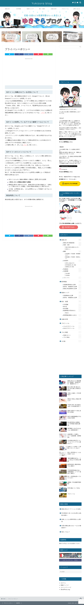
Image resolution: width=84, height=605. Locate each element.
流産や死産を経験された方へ (72, 247)
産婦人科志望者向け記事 (71, 288)
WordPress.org (65, 589)
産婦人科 (7, 8)
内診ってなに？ (65, 532)
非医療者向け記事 (71, 295)
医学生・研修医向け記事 (71, 286)
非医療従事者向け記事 (71, 284)
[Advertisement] (29, 71)
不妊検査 (67, 275)
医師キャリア (30, 8)
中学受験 (71, 304)
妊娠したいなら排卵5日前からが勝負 (71, 520)
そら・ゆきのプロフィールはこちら (70, 176)
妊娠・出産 (71, 244)
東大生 (71, 306)
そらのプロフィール (71, 326)
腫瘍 (71, 251)
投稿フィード (65, 585)
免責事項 (18, 603)
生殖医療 (71, 271)
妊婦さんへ (68, 249)
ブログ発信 (71, 337)
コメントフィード (66, 587)
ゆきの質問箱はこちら (66, 171)
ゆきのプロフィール (71, 328)
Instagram (64, 169)
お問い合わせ (76, 8)
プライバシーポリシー (9, 603)
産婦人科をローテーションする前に (71, 509)
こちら (43, 112)
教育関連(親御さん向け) (71, 315)
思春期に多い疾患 (69, 266)
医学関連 (18, 8)
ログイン (63, 583)
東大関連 (71, 308)
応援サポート (71, 335)
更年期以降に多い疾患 (70, 265)
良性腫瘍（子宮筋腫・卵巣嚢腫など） (72, 254)
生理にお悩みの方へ (70, 263)
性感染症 (71, 269)
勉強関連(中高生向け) (71, 310)
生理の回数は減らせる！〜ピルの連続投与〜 (71, 526)
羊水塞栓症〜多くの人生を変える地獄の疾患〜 (71, 514)
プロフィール (65, 8)
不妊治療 (67, 273)
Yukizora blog (42, 3)
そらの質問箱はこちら (66, 142)
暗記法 (67, 312)
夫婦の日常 (54, 8)
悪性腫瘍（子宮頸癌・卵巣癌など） (72, 257)
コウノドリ (71, 277)
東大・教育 (42, 8)
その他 (70, 341)
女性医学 (71, 260)
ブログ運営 (70, 332)
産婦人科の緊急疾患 (71, 242)
